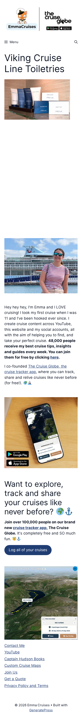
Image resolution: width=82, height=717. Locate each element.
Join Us (10, 672)
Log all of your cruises (28, 550)
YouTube (12, 652)
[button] (76, 42)
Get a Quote (15, 679)
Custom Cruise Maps (22, 665)
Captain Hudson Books (24, 659)
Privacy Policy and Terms (26, 685)
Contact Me (14, 645)
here (54, 357)
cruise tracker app (30, 528)
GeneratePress (41, 710)
